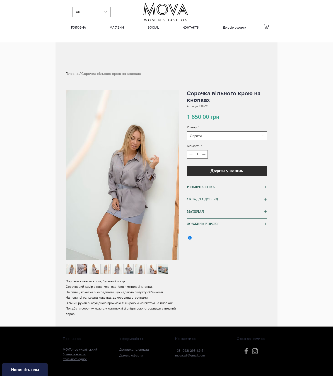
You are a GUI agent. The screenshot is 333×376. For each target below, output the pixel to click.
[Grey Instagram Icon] (255, 351)
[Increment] (204, 154)
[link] (267, 27)
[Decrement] (190, 154)
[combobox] (227, 135)
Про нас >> (72, 339)
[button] (134, 349)
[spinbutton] (197, 154)
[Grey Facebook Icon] (246, 351)
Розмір (193, 127)
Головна (72, 73)
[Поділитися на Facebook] (190, 238)
